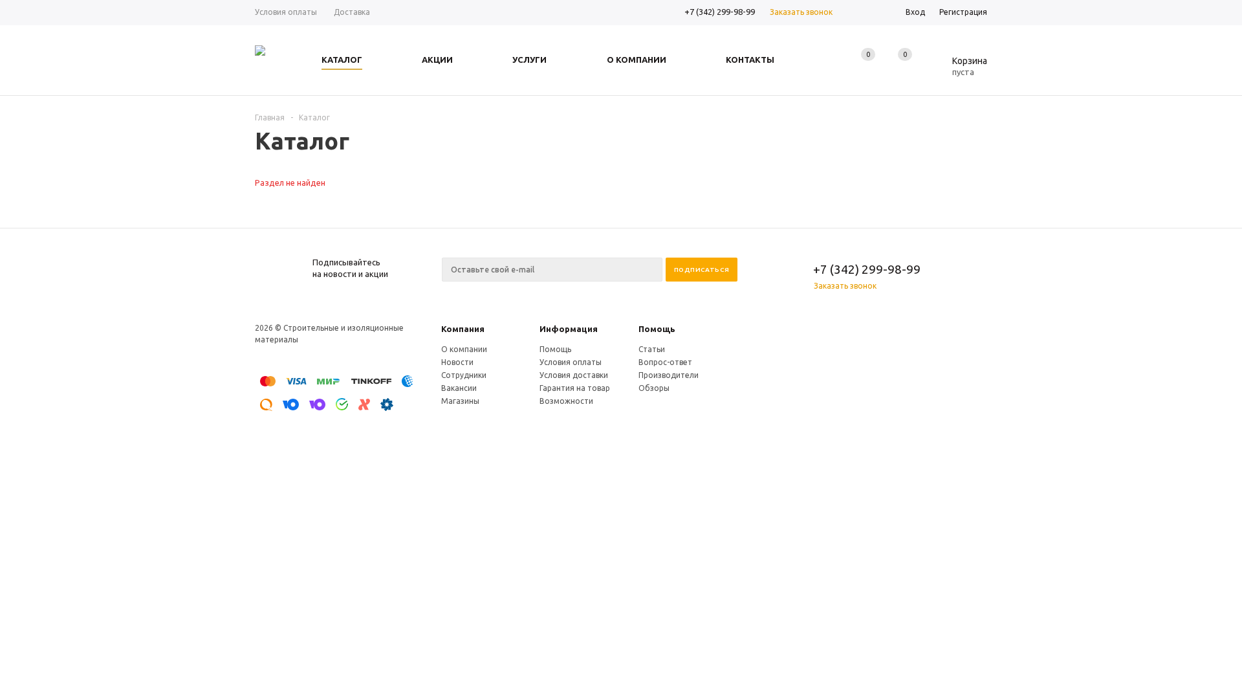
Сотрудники (463, 375)
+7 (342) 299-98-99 (719, 11)
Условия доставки (573, 375)
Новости (457, 362)
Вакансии (459, 388)
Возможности (566, 401)
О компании (464, 349)
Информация (568, 328)
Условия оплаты (570, 362)
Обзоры (654, 388)
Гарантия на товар (574, 388)
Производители (668, 375)
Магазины (460, 401)
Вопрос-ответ (665, 362)
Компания (463, 328)
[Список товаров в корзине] (960, 70)
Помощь (656, 328)
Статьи (651, 349)
